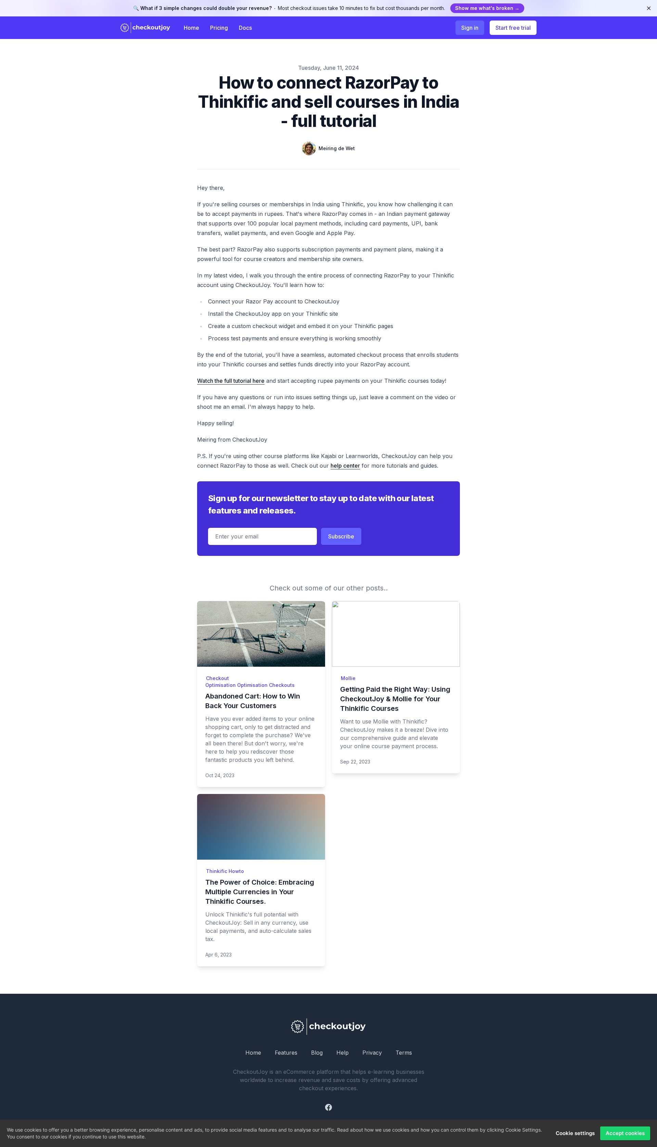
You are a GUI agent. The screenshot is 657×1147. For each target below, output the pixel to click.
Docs (245, 27)
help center (345, 465)
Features (286, 1052)
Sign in (469, 27)
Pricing (219, 27)
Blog (317, 1052)
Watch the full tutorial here (231, 380)
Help (342, 1052)
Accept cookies (625, 1133)
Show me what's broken (487, 8)
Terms (404, 1052)
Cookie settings (575, 1133)
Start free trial (513, 27)
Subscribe (341, 536)
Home (191, 27)
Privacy (372, 1052)
